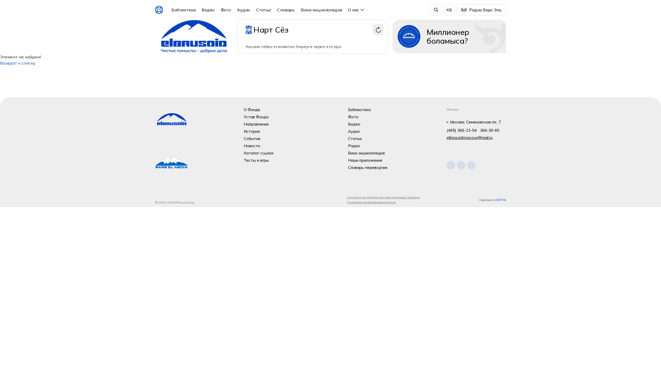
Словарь (286, 10)
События (252, 138)
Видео (208, 10)
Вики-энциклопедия (321, 10)
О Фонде (252, 109)
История (252, 131)
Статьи (263, 10)
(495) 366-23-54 (462, 130)
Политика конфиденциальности (371, 202)
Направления (256, 124)
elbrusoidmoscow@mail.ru (470, 137)
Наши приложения (365, 160)
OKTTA (501, 200)
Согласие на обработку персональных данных (383, 197)
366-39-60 (489, 130)
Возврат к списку (17, 63)
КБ (449, 9)
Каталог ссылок (259, 153)
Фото (226, 10)
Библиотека (183, 10)
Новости (252, 145)
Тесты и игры (256, 160)
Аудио (243, 10)
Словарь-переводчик (368, 167)
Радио (354, 145)
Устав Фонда (256, 116)
